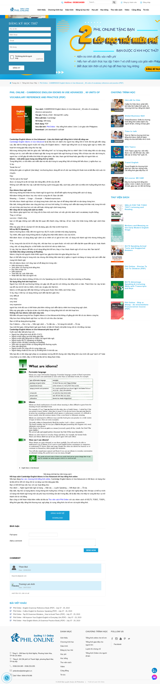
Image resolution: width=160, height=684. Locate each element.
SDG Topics (130, 147)
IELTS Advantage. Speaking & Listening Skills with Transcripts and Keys (136, 285)
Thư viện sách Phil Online (58, 499)
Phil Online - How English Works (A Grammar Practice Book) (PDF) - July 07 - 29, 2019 (46, 621)
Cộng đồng (136, 10)
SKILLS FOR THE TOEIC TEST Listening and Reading (136, 207)
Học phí (95, 10)
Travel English (131, 162)
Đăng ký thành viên (130, 2)
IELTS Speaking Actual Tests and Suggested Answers (135, 248)
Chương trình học (55, 10)
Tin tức (146, 10)
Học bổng (104, 10)
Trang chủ (16, 83)
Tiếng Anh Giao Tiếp (29, 83)
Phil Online (51, 127)
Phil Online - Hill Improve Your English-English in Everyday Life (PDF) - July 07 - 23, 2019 (47, 617)
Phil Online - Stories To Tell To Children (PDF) (136, 267)
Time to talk (131, 131)
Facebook (117, 644)
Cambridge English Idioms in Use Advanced (27, 142)
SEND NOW (91, 550)
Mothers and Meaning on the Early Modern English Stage (137, 228)
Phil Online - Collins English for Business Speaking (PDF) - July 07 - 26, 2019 (42, 611)
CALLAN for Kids (132, 100)
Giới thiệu (41, 10)
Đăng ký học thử (82, 10)
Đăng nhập (146, 2)
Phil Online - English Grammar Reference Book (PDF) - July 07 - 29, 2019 (41, 608)
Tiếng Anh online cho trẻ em (96, 638)
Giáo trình (69, 10)
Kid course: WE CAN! (134, 178)
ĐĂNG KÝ (16, 68)
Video (127, 10)
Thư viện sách (116, 10)
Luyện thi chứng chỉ (93, 649)
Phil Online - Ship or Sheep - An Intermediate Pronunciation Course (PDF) (136, 306)
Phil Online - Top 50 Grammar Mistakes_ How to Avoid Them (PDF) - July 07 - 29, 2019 (46, 614)
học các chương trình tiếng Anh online (35, 479)
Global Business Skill (135, 116)
